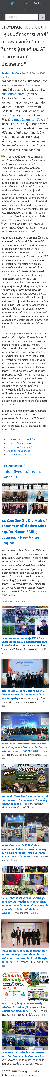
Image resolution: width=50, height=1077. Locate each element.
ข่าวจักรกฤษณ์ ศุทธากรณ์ (19, 447)
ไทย (26, 3)
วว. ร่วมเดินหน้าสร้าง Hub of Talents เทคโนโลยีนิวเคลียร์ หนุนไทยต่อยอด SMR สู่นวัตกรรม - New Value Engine (24, 532)
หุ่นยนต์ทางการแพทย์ (13, 94)
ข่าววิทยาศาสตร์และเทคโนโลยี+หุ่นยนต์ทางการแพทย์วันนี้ (21, 471)
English (38, 3)
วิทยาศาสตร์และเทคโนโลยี (24, 120)
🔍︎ (42, 17)
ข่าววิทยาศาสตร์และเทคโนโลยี (21, 440)
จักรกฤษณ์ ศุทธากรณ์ (27, 85)
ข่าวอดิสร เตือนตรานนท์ (19, 451)
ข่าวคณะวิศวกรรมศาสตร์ (19, 455)
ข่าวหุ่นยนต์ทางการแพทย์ (19, 443)
